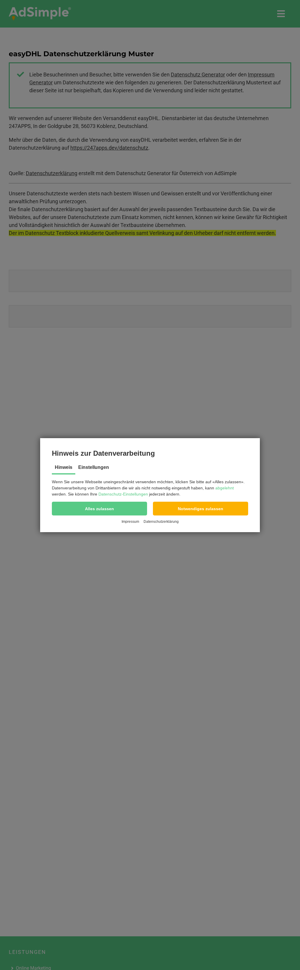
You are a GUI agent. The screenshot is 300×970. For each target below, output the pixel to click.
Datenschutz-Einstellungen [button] (123, 494)
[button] (99, 508)
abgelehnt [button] (224, 488)
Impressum (130, 522)
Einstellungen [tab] (93, 467)
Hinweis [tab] (63, 467)
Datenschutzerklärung (161, 522)
